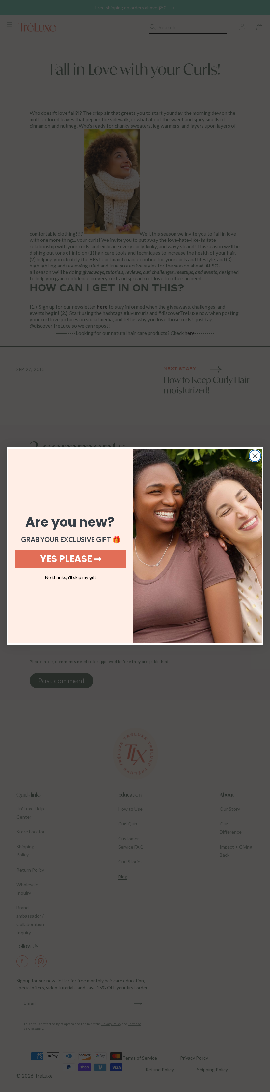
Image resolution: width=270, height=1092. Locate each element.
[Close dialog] (255, 456)
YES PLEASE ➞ (70, 558)
